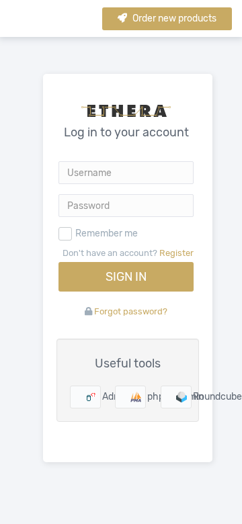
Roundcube (189, 396)
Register (176, 253)
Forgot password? (130, 311)
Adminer (98, 396)
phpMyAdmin (143, 396)
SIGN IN (126, 276)
